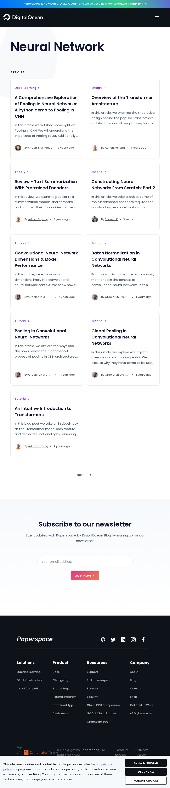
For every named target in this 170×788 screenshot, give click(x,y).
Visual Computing (29, 688)
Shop (133, 697)
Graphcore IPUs (97, 722)
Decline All (146, 771)
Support (92, 672)
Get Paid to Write (141, 705)
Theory (96, 88)
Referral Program (64, 697)
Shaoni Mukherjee (40, 148)
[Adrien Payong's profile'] (94, 148)
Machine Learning (28, 672)
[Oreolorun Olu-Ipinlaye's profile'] (18, 297)
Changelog (60, 680)
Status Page (61, 688)
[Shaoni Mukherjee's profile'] (18, 148)
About (134, 672)
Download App (63, 705)
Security (92, 697)
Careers (135, 688)
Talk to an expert (98, 680)
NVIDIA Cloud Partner (101, 713)
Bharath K (111, 219)
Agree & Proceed (146, 763)
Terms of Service (122, 752)
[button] (157, 17)
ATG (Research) (141, 713)
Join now (83, 576)
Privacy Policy (142, 752)
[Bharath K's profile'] (94, 219)
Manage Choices (146, 780)
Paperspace (90, 750)
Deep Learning (25, 88)
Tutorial (97, 172)
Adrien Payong (115, 148)
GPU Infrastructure (29, 680)
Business (92, 688)
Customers (60, 713)
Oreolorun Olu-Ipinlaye (43, 297)
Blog (133, 680)
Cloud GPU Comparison (103, 705)
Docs (56, 672)
